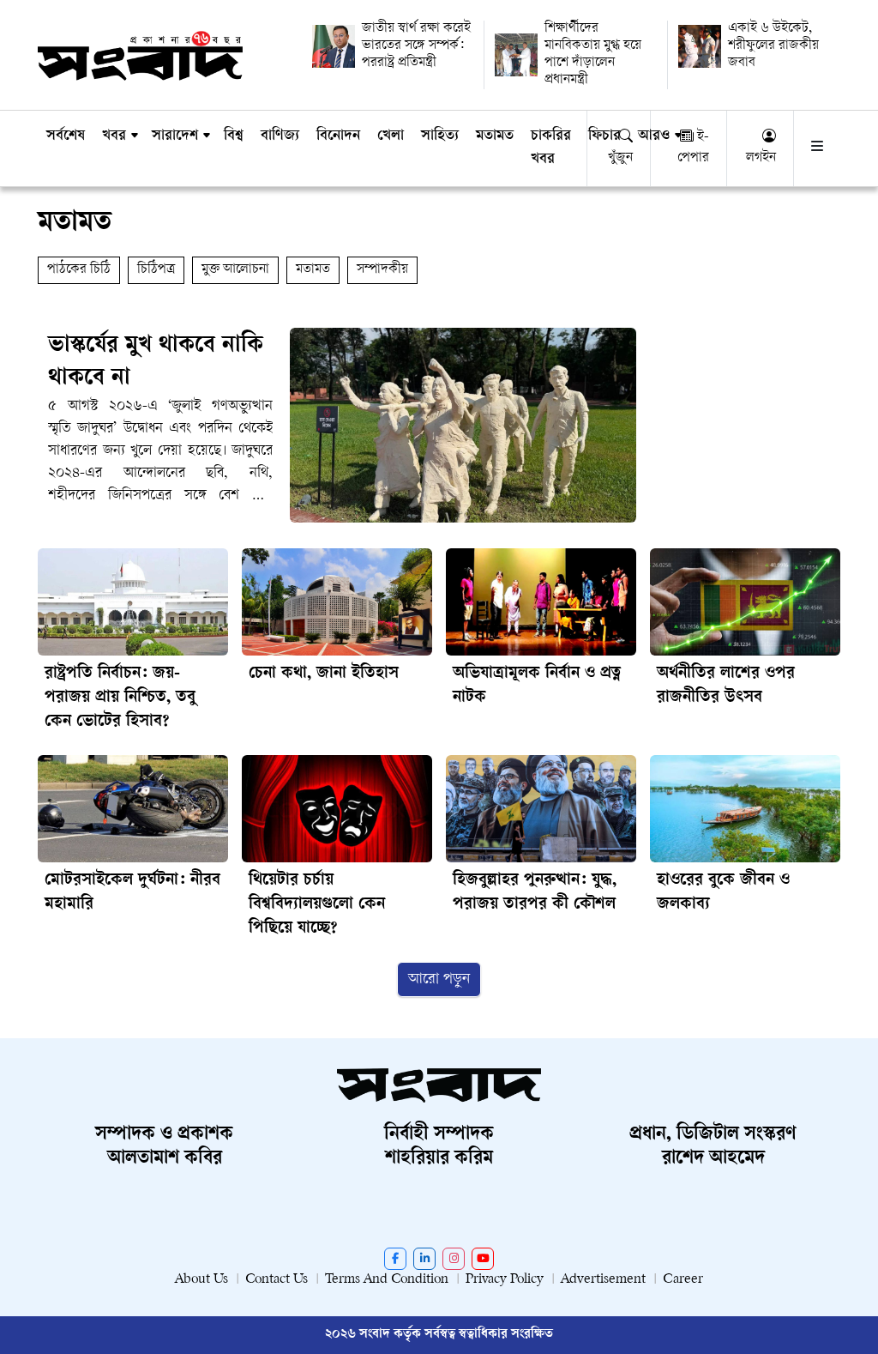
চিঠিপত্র (156, 270)
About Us (201, 1279)
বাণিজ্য (280, 136)
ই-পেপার (693, 148)
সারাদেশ (175, 136)
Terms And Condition (386, 1279)
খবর (114, 136)
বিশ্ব (234, 136)
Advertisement (603, 1279)
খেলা (390, 136)
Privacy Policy (505, 1279)
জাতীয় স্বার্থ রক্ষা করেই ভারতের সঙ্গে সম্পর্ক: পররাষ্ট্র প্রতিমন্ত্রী (416, 45)
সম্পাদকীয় (382, 270)
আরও (654, 136)
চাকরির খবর (551, 148)
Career (683, 1279)
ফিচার (604, 136)
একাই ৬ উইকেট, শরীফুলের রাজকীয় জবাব (773, 45)
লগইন (761, 158)
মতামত (495, 136)
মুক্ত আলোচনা (235, 270)
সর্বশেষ (65, 136)
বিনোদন (338, 136)
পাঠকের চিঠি (79, 270)
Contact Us (276, 1279)
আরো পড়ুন (439, 979)
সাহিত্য (440, 136)
